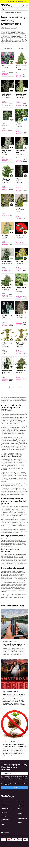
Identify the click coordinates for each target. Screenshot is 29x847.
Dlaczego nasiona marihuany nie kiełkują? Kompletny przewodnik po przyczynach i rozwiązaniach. (14, 746)
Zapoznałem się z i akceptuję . (15, 784)
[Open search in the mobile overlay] (14, 9)
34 (18, 387)
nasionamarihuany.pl (5, 12)
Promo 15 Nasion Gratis (5, 820)
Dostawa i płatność (20, 814)
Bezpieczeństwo (22, 818)
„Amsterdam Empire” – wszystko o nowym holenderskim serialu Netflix (14, 696)
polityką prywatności (17, 783)
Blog (2, 824)
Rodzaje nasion (5, 805)
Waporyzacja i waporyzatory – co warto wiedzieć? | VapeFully (14, 645)
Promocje (3, 816)
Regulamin (21, 805)
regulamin (6, 784)
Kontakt (20, 822)
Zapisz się (14, 787)
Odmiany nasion (5, 808)
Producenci (4, 812)
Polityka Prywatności (21, 809)
